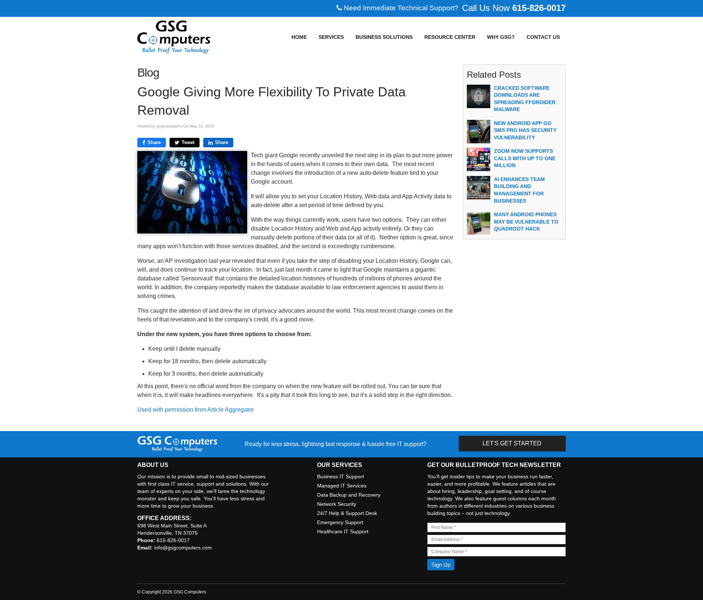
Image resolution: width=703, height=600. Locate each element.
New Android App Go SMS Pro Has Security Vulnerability (525, 130)
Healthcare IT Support (342, 531)
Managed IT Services (342, 486)
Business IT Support (340, 476)
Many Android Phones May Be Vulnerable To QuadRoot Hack (526, 221)
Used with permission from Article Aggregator (195, 409)
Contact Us (543, 37)
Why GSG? (501, 37)
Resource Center (449, 37)
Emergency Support (340, 522)
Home (299, 37)
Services (331, 37)
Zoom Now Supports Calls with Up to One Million (524, 158)
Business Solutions (384, 37)
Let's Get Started (512, 443)
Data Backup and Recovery (348, 495)
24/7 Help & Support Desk (347, 513)
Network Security (336, 504)
